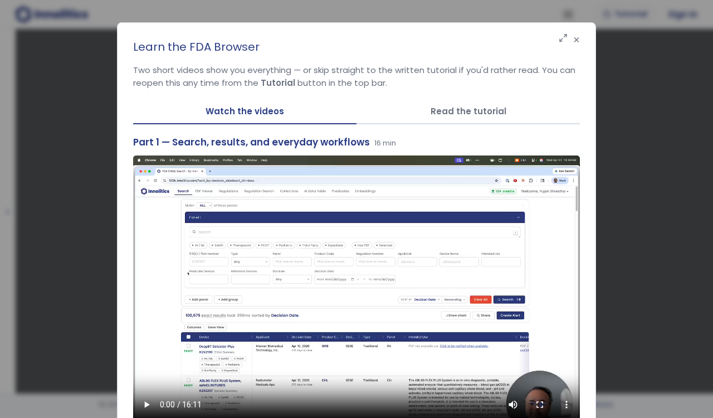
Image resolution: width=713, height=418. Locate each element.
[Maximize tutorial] (563, 38)
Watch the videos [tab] (245, 111)
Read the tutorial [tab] (468, 111)
